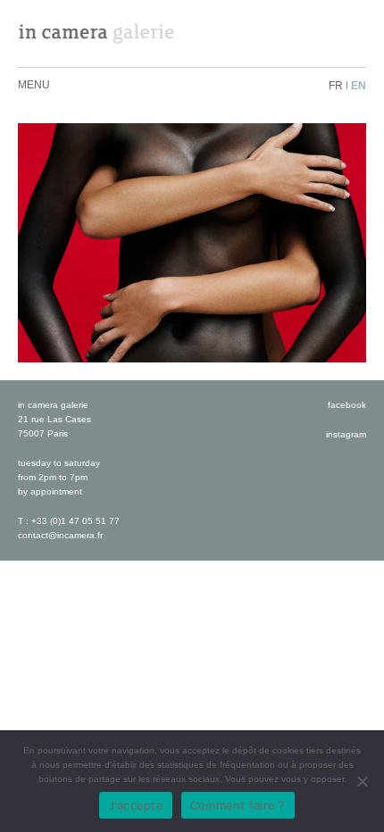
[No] (362, 781)
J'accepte (135, 805)
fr (336, 85)
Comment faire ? (238, 805)
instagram (346, 434)
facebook (347, 405)
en (358, 85)
